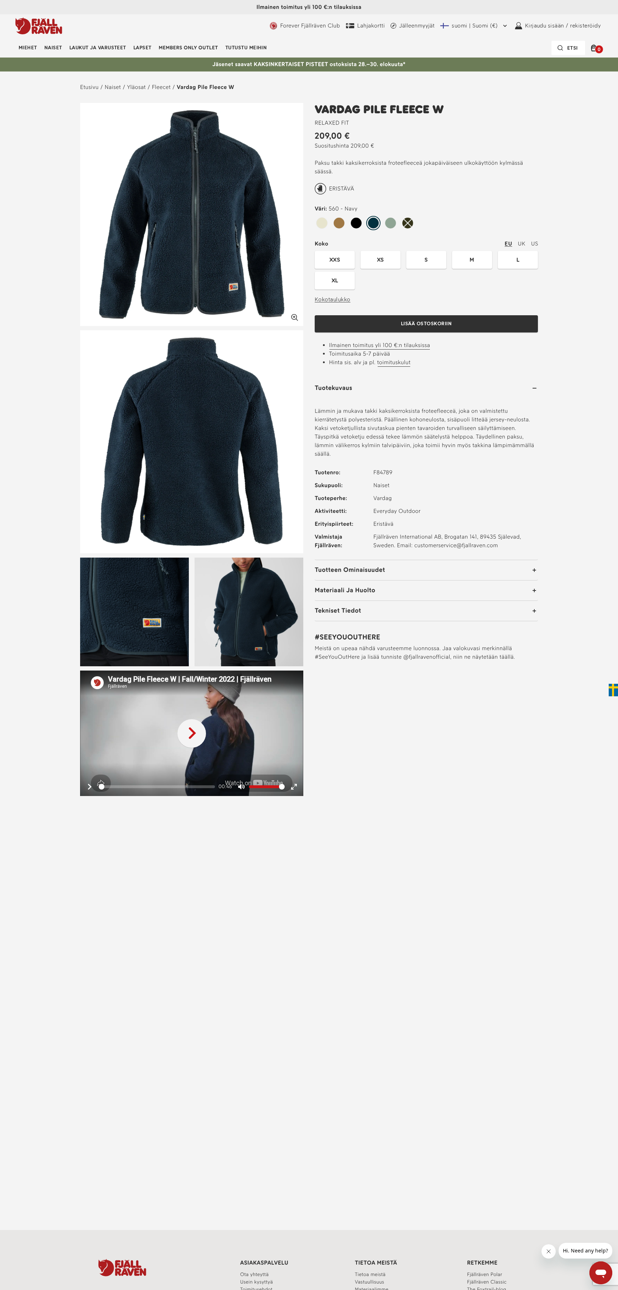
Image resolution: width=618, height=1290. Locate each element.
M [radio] (472, 259)
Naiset (53, 48)
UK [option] (521, 243)
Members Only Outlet (188, 48)
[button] (595, 48)
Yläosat (136, 87)
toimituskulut (394, 362)
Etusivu (89, 87)
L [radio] (517, 259)
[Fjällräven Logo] (122, 1267)
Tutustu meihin (246, 48)
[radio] (322, 223)
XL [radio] (335, 280)
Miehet (28, 48)
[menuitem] (28, 48)
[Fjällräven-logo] (38, 25)
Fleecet (161, 87)
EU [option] (508, 243)
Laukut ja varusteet (97, 48)
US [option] (534, 243)
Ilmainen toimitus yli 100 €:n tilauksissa (379, 345)
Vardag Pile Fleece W (205, 87)
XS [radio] (380, 259)
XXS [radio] (334, 259)
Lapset (142, 48)
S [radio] (426, 259)
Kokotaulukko (332, 299)
